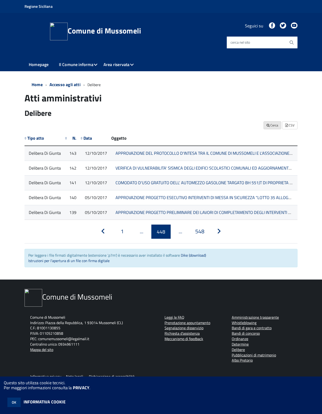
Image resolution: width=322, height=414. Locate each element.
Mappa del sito (41, 349)
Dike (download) (193, 255)
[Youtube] (294, 26)
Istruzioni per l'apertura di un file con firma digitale (69, 260)
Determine (240, 344)
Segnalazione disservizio (184, 328)
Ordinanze (240, 339)
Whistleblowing (244, 323)
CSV (291, 125)
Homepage (39, 64)
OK (14, 402)
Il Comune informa (76, 64)
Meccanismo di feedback (184, 339)
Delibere (238, 349)
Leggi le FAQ (174, 317)
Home (37, 84)
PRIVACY (81, 388)
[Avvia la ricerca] (291, 42)
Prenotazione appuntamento (187, 323)
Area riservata (116, 64)
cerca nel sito (240, 42)
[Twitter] (283, 26)
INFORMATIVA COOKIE (45, 402)
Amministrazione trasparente (255, 317)
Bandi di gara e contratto (252, 328)
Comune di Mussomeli (104, 30)
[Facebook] (272, 26)
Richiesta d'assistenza (182, 333)
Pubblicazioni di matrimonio (254, 355)
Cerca (274, 125)
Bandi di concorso (246, 333)
